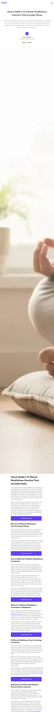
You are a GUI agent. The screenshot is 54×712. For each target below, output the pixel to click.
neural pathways (37, 711)
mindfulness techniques (16, 614)
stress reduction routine (37, 673)
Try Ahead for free (26, 518)
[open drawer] (51, 3)
